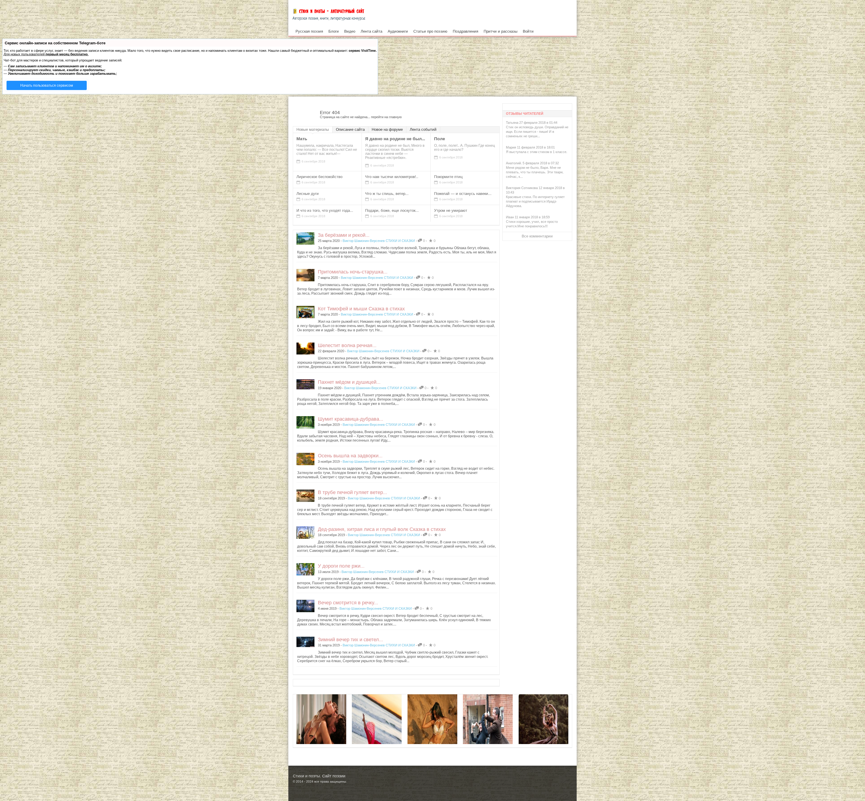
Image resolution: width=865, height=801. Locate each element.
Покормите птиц (448, 177)
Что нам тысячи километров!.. (391, 177)
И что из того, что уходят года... (324, 210)
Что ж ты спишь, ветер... (387, 194)
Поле (439, 138)
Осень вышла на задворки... (350, 455)
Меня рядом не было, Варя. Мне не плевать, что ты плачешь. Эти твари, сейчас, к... (534, 172)
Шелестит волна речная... (347, 345)
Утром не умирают (450, 210)
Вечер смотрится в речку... (348, 602)
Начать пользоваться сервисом (46, 85)
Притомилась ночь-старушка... (352, 272)
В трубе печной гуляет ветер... (352, 492)
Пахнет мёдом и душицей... (349, 382)
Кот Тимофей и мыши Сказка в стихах (361, 308)
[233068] (321, 733)
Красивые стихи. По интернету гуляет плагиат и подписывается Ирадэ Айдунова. (535, 201)
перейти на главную (386, 117)
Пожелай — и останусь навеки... (463, 194)
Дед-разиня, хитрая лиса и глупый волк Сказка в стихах (382, 529)
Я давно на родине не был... (395, 138)
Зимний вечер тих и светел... (350, 639)
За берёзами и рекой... (343, 235)
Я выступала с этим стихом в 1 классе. (536, 152)
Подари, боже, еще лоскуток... (392, 210)
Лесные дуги (307, 194)
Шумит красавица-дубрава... (350, 419)
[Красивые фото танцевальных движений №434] (377, 733)
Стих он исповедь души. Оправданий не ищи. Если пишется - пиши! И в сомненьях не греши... (537, 131)
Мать (301, 138)
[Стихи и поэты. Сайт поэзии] (328, 13)
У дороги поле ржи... (341, 566)
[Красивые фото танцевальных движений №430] (543, 733)
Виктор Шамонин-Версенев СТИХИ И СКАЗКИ (379, 241)
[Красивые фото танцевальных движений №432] (432, 733)
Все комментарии (537, 236)
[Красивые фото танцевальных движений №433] (488, 733)
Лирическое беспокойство (319, 177)
